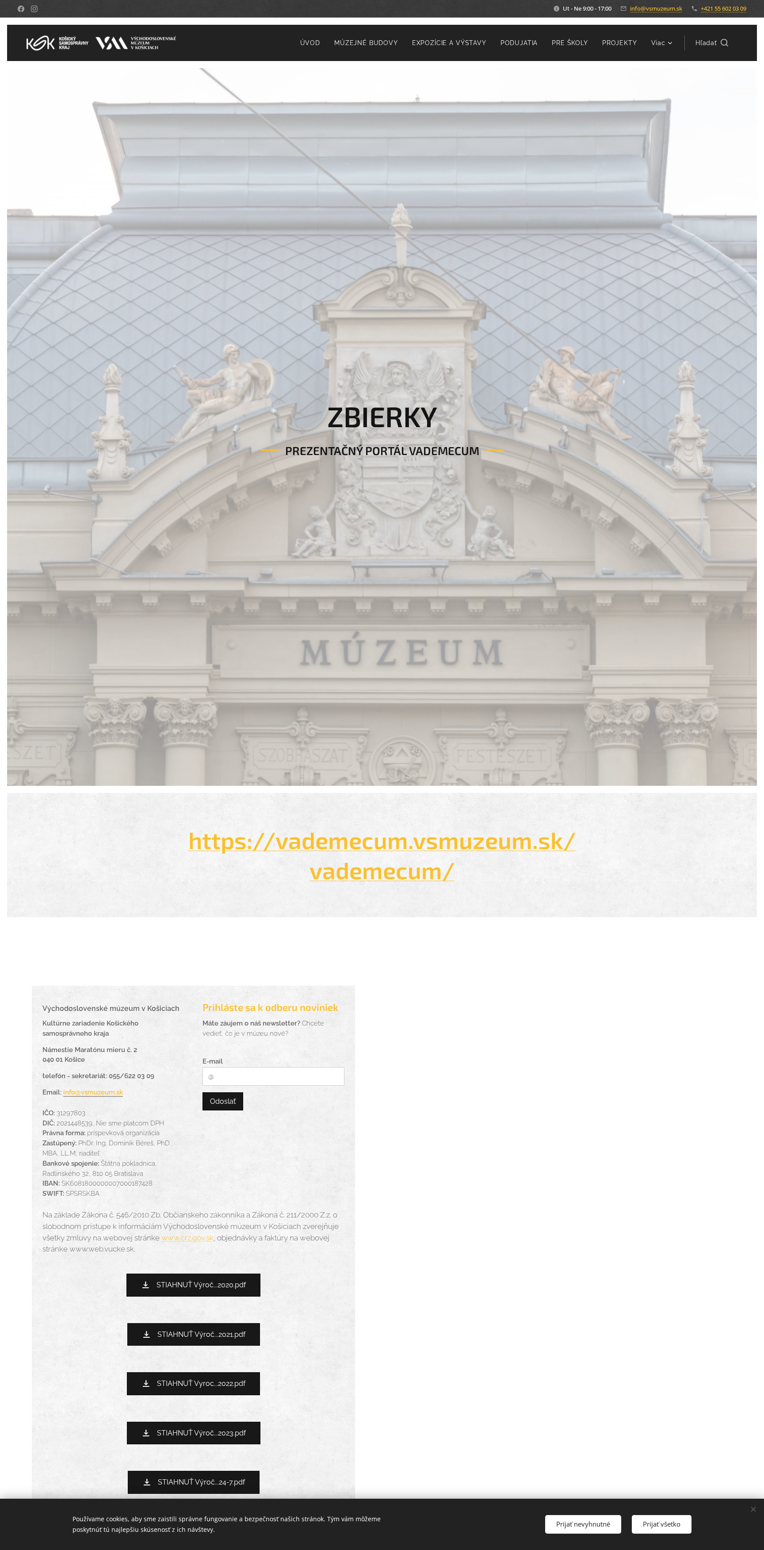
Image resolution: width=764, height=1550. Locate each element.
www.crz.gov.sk (187, 1237)
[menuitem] (312, 43)
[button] (711, 43)
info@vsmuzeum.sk (656, 8)
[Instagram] (34, 8)
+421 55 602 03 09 (723, 8)
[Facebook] (21, 8)
